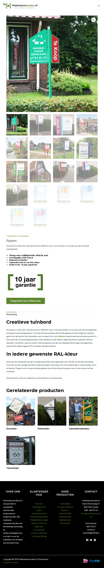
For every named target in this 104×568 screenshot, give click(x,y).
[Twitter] (91, 540)
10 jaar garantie (39, 507)
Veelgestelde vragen (39, 520)
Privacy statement (39, 533)
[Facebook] (87, 540)
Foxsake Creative (10, 562)
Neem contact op (39, 523)
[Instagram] (95, 540)
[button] (93, 19)
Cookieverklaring (39, 536)
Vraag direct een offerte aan (25, 301)
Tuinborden (11, 236)
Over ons (39, 503)
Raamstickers (65, 520)
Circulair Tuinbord (65, 507)
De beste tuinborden (39, 516)
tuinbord (62, 336)
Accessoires (65, 523)
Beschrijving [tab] (11, 314)
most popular (23, 236)
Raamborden (65, 516)
